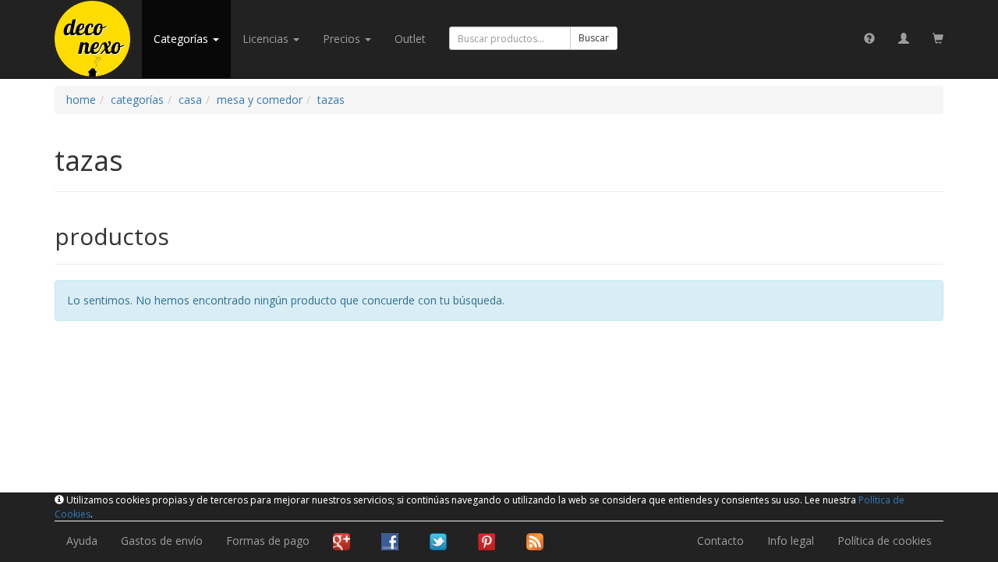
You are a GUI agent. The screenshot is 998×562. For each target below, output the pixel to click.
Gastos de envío (162, 540)
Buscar (594, 37)
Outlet (410, 38)
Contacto (720, 540)
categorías (182, 38)
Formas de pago (268, 540)
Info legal (790, 540)
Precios (343, 38)
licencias (267, 38)
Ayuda (81, 540)
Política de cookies (884, 540)
